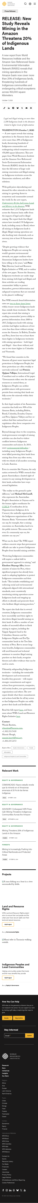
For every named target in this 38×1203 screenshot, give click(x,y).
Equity (4, 1126)
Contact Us (5, 1156)
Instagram (7, 1190)
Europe (4, 1088)
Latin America (6, 1091)
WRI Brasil (5, 1138)
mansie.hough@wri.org (12, 738)
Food (3, 1108)
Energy (4, 1106)
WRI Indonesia (6, 1149)
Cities (4, 1100)
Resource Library (7, 1161)
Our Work (5, 1076)
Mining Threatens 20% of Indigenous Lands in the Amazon (17, 832)
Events (4, 1159)
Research (5, 1065)
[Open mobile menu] (34, 3)
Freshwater (5, 1114)
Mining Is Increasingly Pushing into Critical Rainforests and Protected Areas (17, 852)
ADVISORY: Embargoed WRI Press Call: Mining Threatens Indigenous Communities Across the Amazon (17, 811)
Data (3, 1068)
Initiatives (5, 1071)
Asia (3, 1086)
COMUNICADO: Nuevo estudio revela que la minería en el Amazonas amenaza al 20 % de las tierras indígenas (18, 788)
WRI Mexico (6, 1152)
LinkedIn (10, 1190)
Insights (5, 1073)
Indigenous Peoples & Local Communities (15, 756)
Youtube (25, 1190)
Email (7, 1035)
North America (7, 1093)
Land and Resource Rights (13, 907)
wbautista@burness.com (12, 728)
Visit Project (8, 924)
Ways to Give (19, 1018)
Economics (5, 1123)
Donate (6, 1018)
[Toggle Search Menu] (25, 4)
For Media (5, 1164)
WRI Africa (5, 1136)
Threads (14, 1190)
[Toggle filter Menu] (30, 4)
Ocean (4, 1116)
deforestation (7, 752)
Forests (31, 748)
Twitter (21, 1190)
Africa (4, 1083)
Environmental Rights (12, 932)
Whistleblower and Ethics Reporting (13, 1180)
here (21, 710)
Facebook (3, 1190)
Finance (4, 1129)
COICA (5, 507)
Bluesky (17, 1190)
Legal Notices (6, 1177)
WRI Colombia (6, 1144)
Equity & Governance (18, 748)
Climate (4, 1103)
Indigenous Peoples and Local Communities (15, 965)
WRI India (5, 1146)
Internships (5, 1172)
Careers (4, 1169)
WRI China (5, 1141)
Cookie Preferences (8, 1183)
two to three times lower (20, 304)
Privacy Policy (6, 1174)
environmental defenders (17, 448)
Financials (5, 1167)
